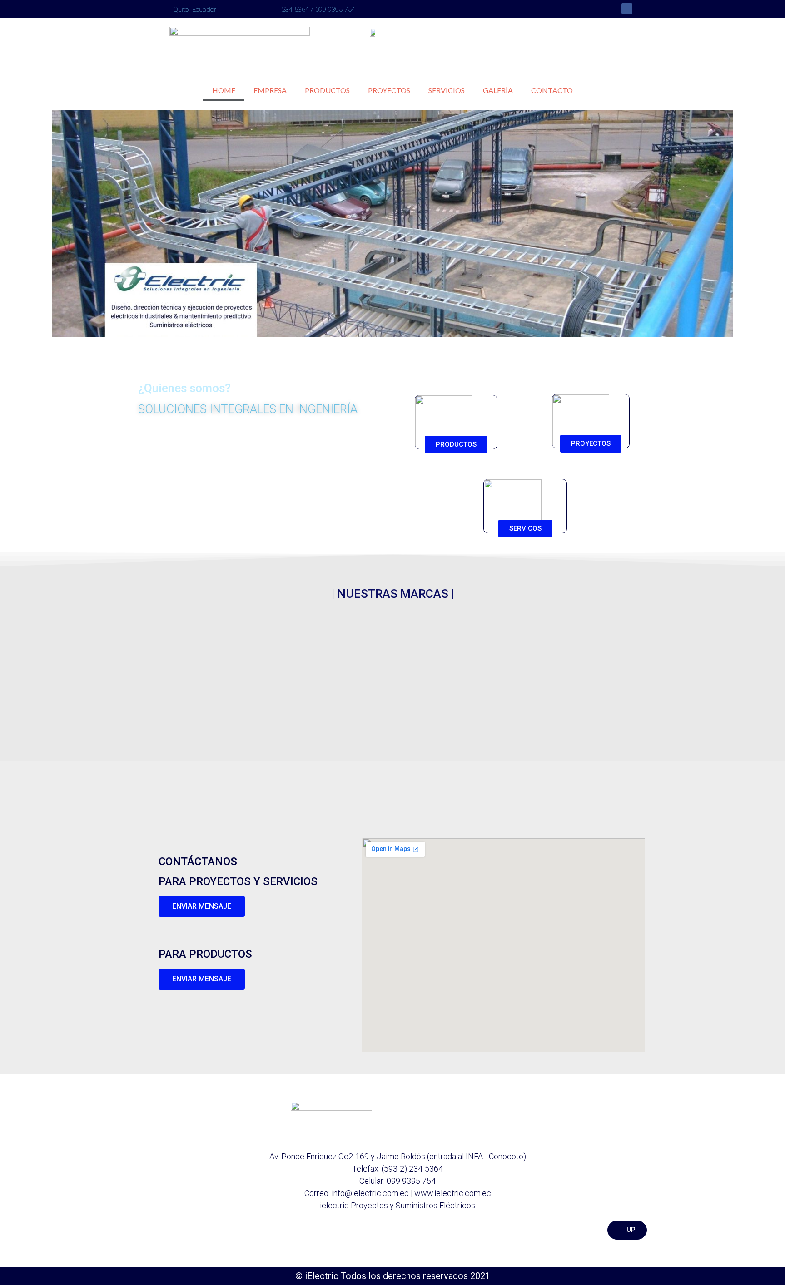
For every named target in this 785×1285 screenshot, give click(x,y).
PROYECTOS (389, 90)
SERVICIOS (446, 90)
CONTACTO (552, 90)
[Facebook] (626, 8)
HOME (223, 90)
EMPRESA (270, 90)
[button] (12, 223)
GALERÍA (498, 90)
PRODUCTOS (327, 90)
